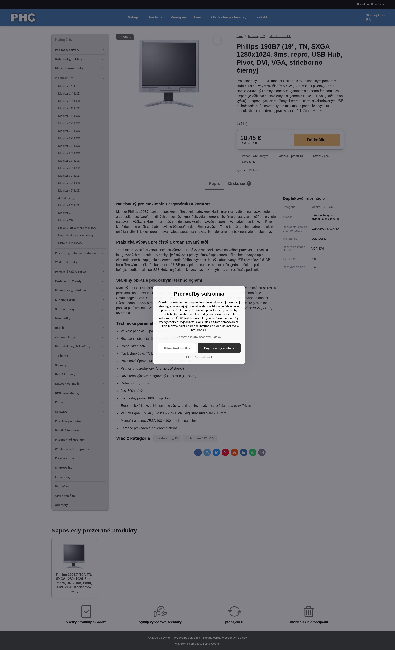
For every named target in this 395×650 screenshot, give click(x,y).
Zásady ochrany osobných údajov (199, 336)
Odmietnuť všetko (177, 348)
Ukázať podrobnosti (199, 357)
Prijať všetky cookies (219, 348)
